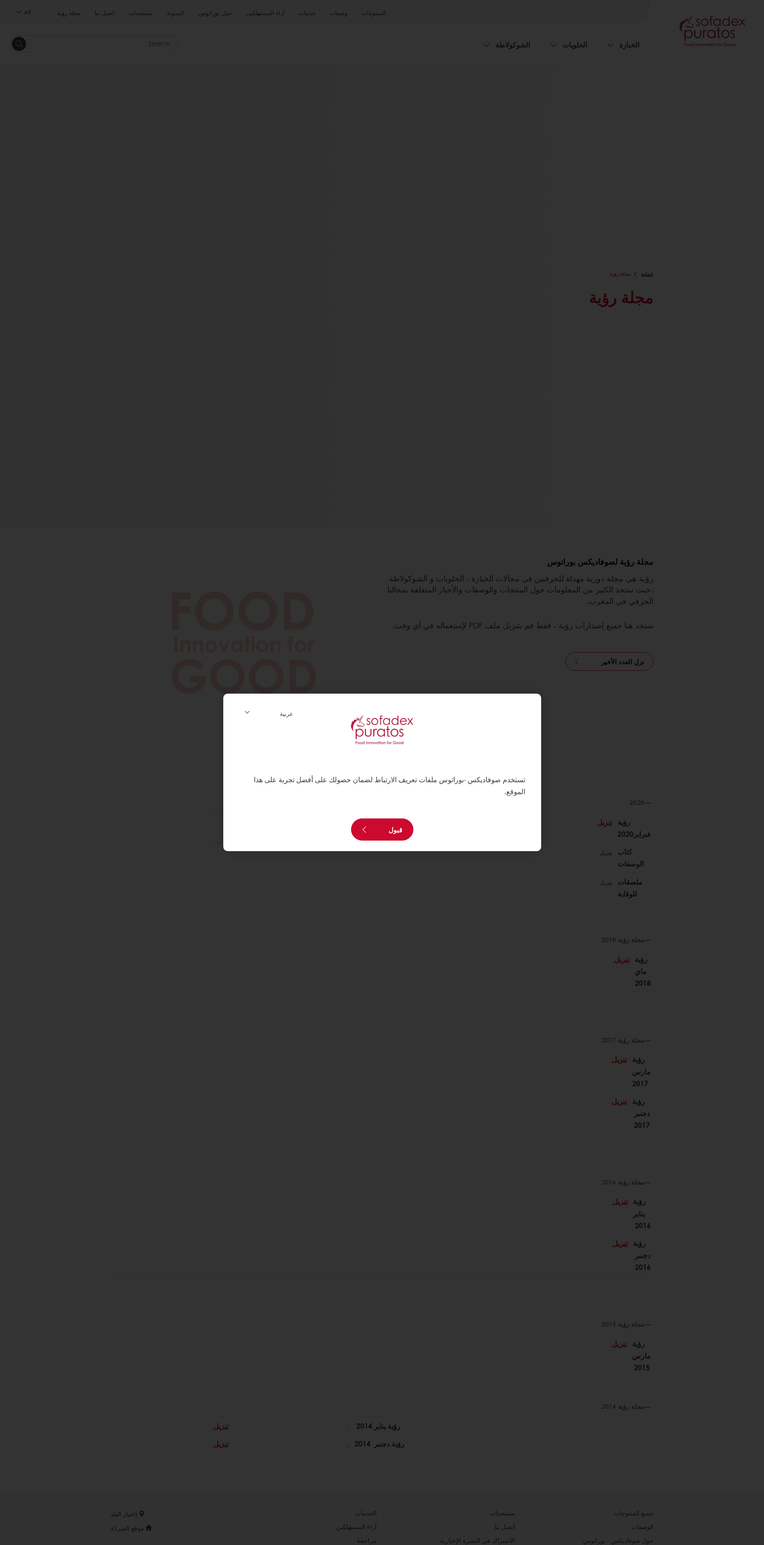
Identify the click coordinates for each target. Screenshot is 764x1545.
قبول (395, 829)
